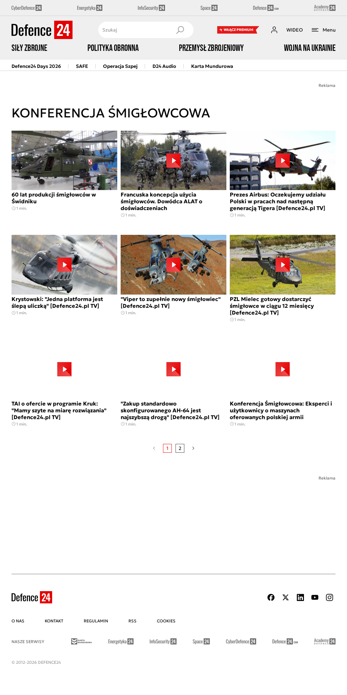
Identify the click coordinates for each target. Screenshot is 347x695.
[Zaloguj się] (274, 29)
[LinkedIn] (300, 597)
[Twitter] (286, 597)
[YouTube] (315, 597)
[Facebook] (271, 597)
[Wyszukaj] (179, 30)
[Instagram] (329, 597)
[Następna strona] (193, 448)
